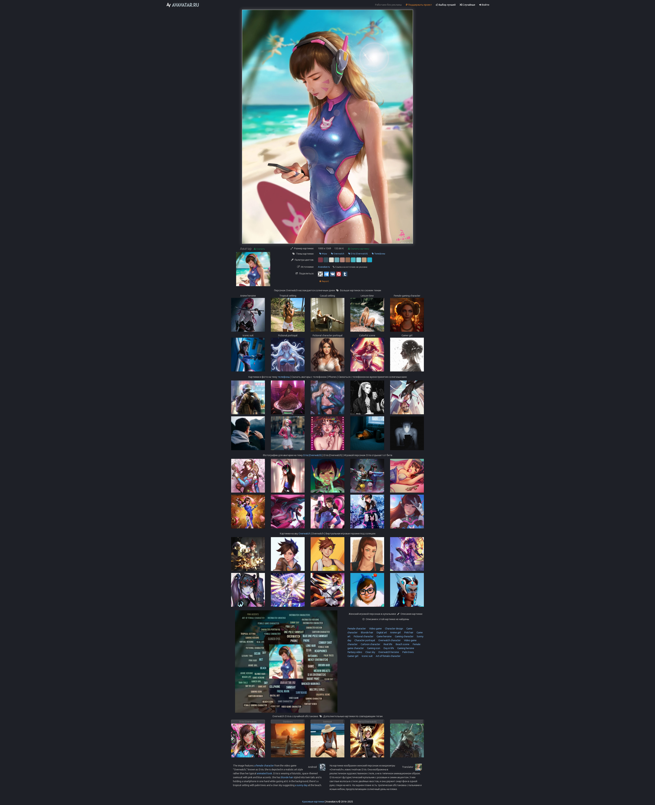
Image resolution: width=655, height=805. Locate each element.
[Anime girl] (253, 665)
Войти (485, 4)
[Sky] (265, 683)
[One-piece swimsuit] (293, 632)
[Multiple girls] (317, 689)
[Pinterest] (338, 273)
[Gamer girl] (256, 681)
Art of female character (388, 656)
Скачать (260, 249)
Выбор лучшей (447, 4)
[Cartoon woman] (255, 696)
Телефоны (379, 253)
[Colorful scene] (322, 694)
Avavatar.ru (324, 266)
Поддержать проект (419, 4)
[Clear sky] (329, 679)
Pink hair (408, 632)
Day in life (388, 648)
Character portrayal (364, 640)
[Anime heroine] (247, 673)
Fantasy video (354, 652)
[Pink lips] (290, 626)
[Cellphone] (275, 686)
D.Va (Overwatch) (359, 253)
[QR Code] (320, 273)
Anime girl (395, 632)
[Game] (311, 666)
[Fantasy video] (310, 703)
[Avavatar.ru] (288, 682)
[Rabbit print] (313, 678)
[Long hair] (310, 645)
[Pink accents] (252, 614)
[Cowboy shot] (325, 642)
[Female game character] (268, 623)
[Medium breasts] (322, 670)
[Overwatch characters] (299, 614)
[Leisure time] (247, 655)
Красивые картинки (313, 801)
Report (325, 281)
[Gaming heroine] (252, 637)
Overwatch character (389, 640)
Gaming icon (373, 648)
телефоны (284, 377)
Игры (324, 253)
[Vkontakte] (332, 273)
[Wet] (261, 659)
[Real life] (260, 641)
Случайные (468, 4)
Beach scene (402, 644)
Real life (387, 644)
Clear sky (370, 652)
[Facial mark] (283, 691)
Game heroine (384, 636)
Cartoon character (370, 644)
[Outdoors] (312, 656)
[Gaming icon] (256, 691)
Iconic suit (367, 656)
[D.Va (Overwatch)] (316, 675)
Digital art (381, 632)
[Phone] (294, 641)
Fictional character (363, 636)
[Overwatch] (293, 636)
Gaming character (403, 636)
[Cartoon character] (320, 631)
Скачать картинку (359, 248)
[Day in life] (250, 685)
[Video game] (293, 697)
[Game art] (262, 686)
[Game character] (285, 701)
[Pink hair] (253, 660)
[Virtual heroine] (246, 641)
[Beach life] (246, 676)
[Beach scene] (268, 701)
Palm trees (408, 652)
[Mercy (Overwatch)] (318, 660)
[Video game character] (291, 706)
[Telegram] (326, 273)
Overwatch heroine (388, 652)
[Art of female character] (253, 617)
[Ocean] (257, 653)
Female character (356, 628)
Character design (393, 628)
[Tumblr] (345, 273)
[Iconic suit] (275, 706)
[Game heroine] (258, 677)
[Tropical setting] (248, 633)
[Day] (264, 652)
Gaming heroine (405, 648)
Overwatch (338, 253)
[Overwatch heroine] (310, 619)
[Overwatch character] (313, 622)
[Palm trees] (328, 655)
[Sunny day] (294, 622)
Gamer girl (352, 656)
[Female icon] (323, 646)
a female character (264, 765)
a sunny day (301, 785)
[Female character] (272, 633)
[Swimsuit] (291, 687)
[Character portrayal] (270, 629)
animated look (264, 773)
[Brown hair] (324, 665)
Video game (375, 628)
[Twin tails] (243, 682)
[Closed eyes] (274, 639)
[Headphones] (321, 651)
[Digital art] (274, 695)
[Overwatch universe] (277, 617)
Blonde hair (366, 632)
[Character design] (314, 627)
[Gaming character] (314, 698)
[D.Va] (309, 650)
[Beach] (263, 668)
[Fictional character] (255, 647)
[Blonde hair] (260, 673)
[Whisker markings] (311, 683)
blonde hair (287, 777)
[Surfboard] (301, 692)
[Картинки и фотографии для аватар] (183, 5)
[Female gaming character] (255, 705)
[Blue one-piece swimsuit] (315, 636)
